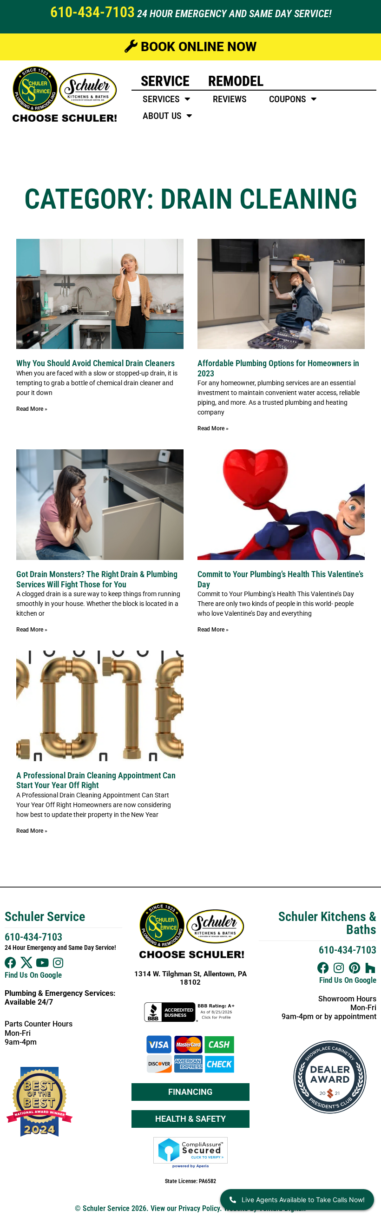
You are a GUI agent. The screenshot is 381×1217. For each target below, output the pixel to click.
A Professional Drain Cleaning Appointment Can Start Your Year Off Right (96, 780)
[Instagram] (58, 962)
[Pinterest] (355, 968)
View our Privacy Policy (185, 1208)
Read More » (31, 409)
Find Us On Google (33, 975)
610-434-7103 (92, 12)
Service (165, 81)
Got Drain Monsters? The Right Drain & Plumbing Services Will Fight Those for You (96, 579)
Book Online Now (197, 46)
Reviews (230, 99)
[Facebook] (10, 962)
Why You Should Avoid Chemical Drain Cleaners (95, 363)
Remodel (235, 81)
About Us (162, 115)
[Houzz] (370, 968)
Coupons (287, 99)
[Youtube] (42, 962)
